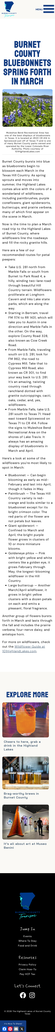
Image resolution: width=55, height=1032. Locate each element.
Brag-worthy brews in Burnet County (21, 795)
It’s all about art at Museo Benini (25, 845)
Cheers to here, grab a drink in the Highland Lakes (22, 745)
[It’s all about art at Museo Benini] (25, 822)
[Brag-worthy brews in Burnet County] (25, 773)
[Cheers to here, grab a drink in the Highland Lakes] (25, 720)
